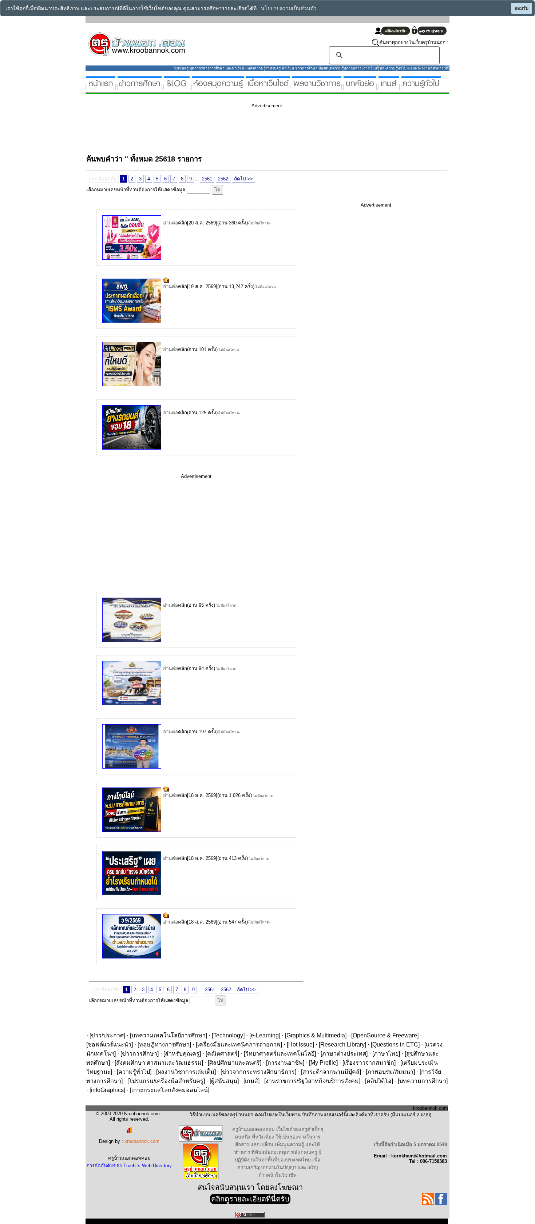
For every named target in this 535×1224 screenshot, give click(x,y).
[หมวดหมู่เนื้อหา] (268, 87)
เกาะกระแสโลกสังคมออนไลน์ (169, 1090)
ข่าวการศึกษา (139, 1053)
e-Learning (265, 1035)
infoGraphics (107, 1090)
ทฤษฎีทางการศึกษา (164, 1044)
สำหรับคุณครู (182, 1053)
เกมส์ (251, 1081)
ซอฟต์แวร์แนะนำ (109, 1044)
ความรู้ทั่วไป (134, 1072)
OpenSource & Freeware (385, 1035)
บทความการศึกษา (422, 1081)
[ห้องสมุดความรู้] (217, 87)
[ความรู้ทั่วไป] (421, 87)
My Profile (323, 1063)
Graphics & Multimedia (315, 1035)
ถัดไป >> (243, 179)
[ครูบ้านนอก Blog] (176, 87)
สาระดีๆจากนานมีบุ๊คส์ (331, 1072)
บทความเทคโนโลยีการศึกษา (168, 1035)
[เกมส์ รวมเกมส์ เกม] (389, 87)
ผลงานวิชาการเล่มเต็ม (186, 1072)
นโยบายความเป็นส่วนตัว (289, 8)
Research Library (342, 1044)
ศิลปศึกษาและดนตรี (234, 1063)
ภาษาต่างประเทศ (344, 1053)
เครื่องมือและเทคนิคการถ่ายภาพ (239, 1044)
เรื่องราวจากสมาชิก (369, 1063)
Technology (228, 1035)
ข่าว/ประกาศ (107, 1035)
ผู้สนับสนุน (224, 1081)
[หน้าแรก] (101, 87)
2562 (223, 179)
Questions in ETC (395, 1044)
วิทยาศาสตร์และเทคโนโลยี (279, 1053)
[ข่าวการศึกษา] (139, 87)
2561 (207, 179)
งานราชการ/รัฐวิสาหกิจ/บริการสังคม (312, 1081)
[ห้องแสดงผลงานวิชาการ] (317, 87)
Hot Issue (300, 1044)
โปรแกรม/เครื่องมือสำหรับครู (166, 1081)
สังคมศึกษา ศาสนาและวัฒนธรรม (159, 1063)
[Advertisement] (218, 130)
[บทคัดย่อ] (360, 87)
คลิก (182, 223)
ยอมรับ (521, 8)
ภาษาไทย (386, 1053)
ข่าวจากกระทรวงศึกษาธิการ (258, 1072)
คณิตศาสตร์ (222, 1053)
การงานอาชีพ (285, 1063)
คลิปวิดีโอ (379, 1081)
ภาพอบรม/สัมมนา (390, 1072)
